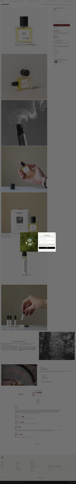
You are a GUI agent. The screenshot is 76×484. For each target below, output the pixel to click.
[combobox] (40, 242)
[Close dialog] (54, 233)
